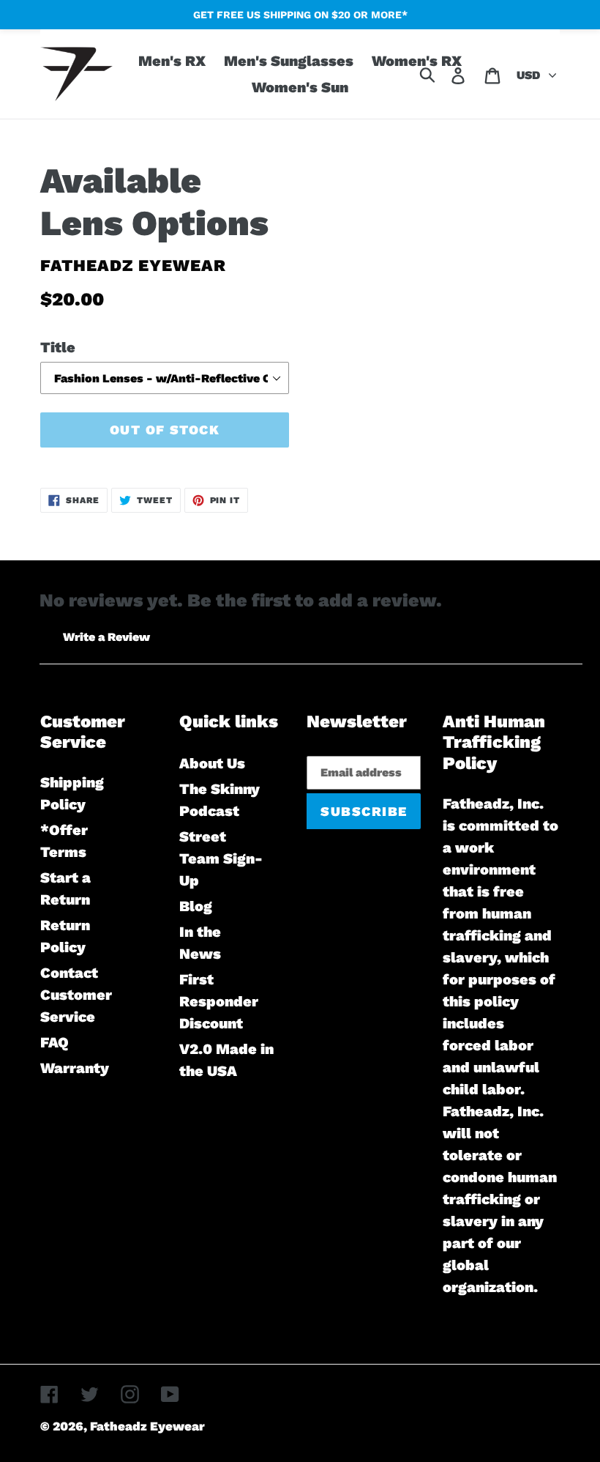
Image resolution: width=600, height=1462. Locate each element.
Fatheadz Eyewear (147, 1426)
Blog (195, 906)
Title (57, 347)
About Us (212, 763)
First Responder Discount (218, 1001)
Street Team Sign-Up (221, 858)
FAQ (54, 1042)
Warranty (74, 1068)
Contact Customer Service (76, 994)
